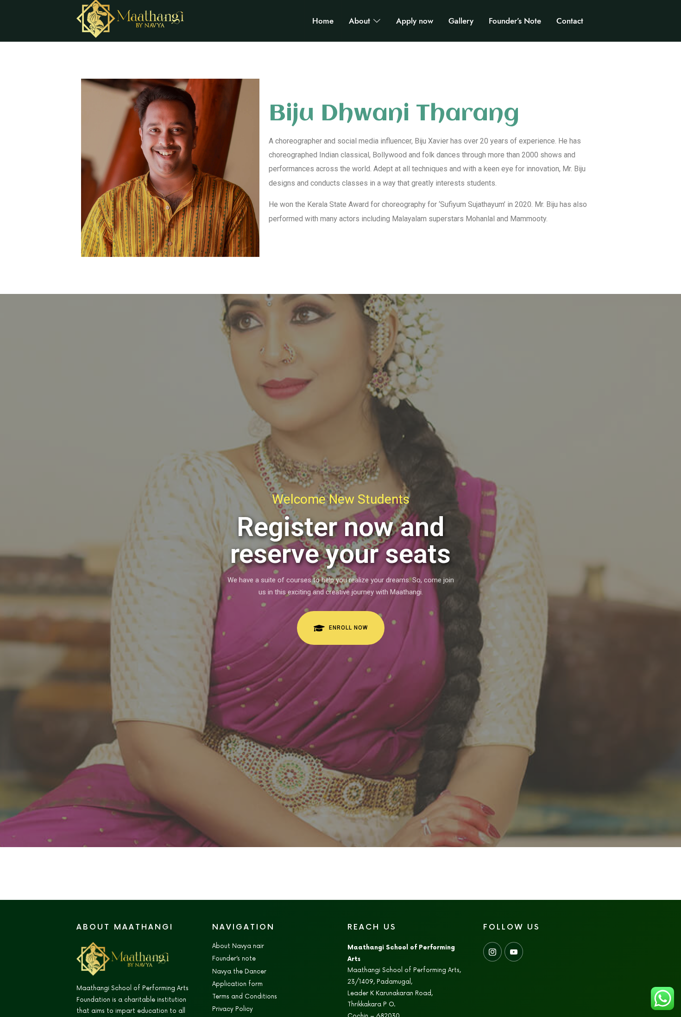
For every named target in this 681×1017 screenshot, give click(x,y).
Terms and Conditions (244, 996)
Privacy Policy (232, 1009)
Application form (237, 984)
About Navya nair (238, 946)
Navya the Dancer (239, 971)
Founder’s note (234, 958)
